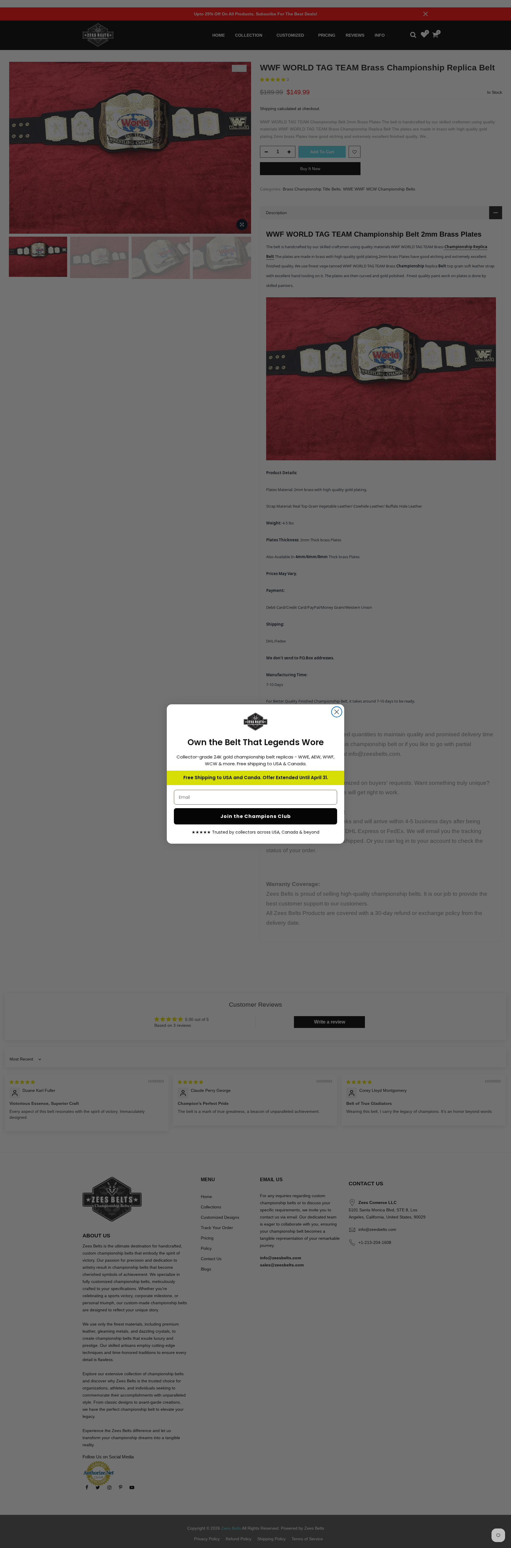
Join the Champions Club (255, 816)
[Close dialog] (336, 712)
